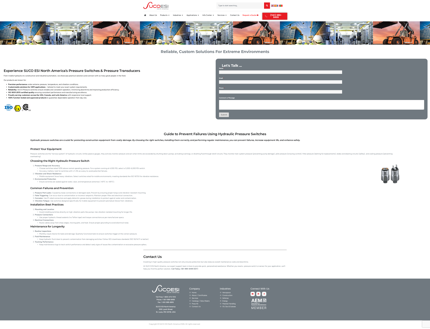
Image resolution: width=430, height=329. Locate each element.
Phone (222, 88)
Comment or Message (227, 98)
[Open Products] (169, 15)
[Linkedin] (258, 294)
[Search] (267, 5)
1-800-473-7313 (169, 297)
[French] (278, 5)
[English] (272, 5)
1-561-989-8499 (168, 300)
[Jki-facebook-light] (264, 294)
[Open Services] (226, 15)
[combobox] (239, 5)
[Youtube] (252, 294)
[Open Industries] (182, 15)
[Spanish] (275, 5)
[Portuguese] (281, 5)
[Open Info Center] (213, 15)
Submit (224, 115)
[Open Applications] (198, 15)
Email (221, 78)
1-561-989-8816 (167, 302)
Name (221, 68)
